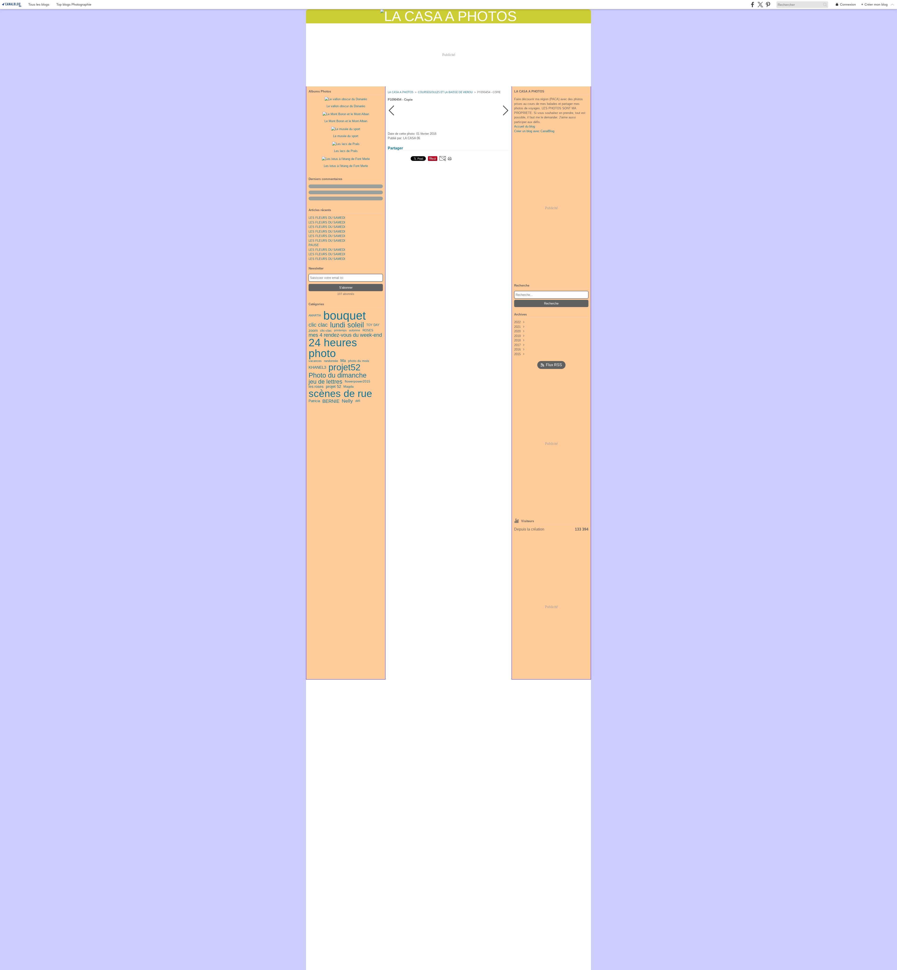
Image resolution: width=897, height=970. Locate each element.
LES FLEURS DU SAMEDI (327, 217)
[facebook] (752, 4)
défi (357, 401)
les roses (316, 387)
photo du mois (358, 361)
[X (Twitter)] (760, 4)
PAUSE (314, 245)
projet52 (344, 367)
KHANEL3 (317, 367)
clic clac (318, 325)
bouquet (344, 315)
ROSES (368, 330)
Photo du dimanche (338, 375)
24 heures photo (333, 348)
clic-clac (326, 330)
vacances (315, 360)
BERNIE (330, 401)
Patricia (314, 401)
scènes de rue (340, 394)
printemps (340, 330)
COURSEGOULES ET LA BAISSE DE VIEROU (445, 92)
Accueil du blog (524, 126)
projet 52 (333, 387)
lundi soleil (347, 325)
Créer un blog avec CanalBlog (534, 131)
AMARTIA (315, 315)
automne (354, 330)
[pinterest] (768, 4)
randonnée (331, 360)
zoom (313, 330)
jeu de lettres (325, 382)
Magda (348, 386)
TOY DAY (373, 324)
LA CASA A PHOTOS (400, 92)
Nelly (347, 401)
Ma (343, 361)
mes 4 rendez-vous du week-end (345, 335)
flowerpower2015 (357, 381)
